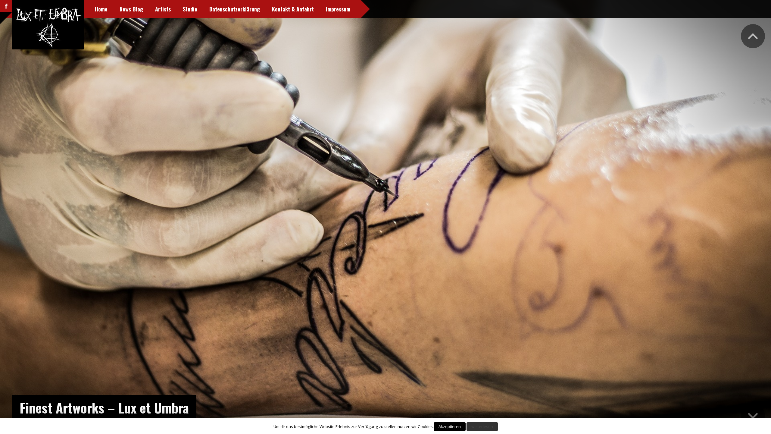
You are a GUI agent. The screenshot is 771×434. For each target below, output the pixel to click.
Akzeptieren (450, 426)
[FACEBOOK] (6, 6)
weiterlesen (482, 426)
